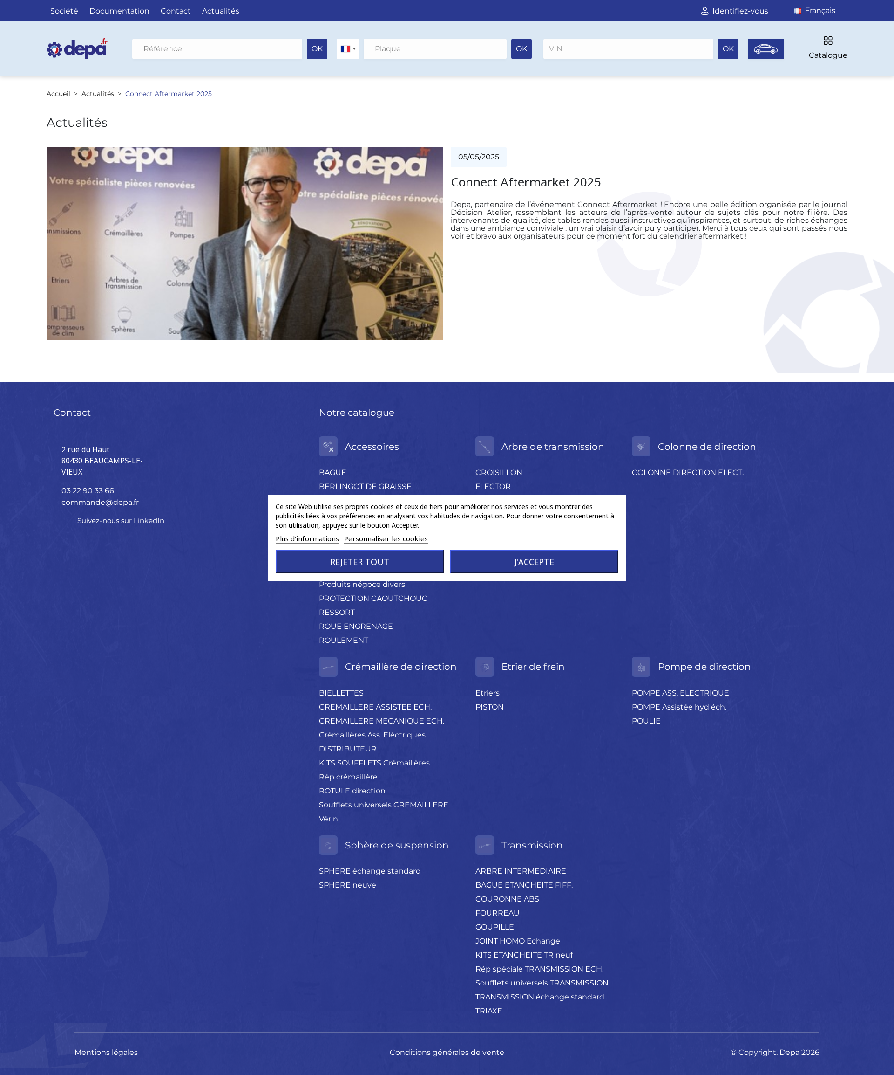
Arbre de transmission (552, 446)
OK (317, 48)
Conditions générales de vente (447, 1052)
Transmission (532, 845)
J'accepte (534, 561)
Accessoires (372, 446)
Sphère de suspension (397, 845)
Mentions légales (106, 1052)
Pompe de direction (704, 666)
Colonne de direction (707, 446)
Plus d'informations (307, 538)
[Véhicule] (766, 49)
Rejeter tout (359, 561)
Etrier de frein (533, 666)
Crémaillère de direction (401, 666)
